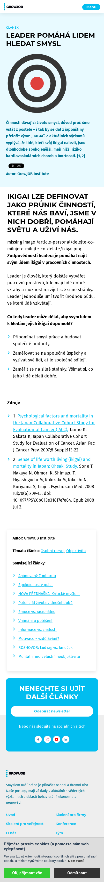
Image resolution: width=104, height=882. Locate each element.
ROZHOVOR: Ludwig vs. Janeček (45, 647)
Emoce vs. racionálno (36, 611)
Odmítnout (77, 873)
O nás (11, 833)
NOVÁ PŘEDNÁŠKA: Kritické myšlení (49, 593)
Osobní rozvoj (52, 550)
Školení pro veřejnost (25, 824)
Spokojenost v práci (35, 584)
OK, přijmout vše (27, 873)
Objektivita (76, 550)
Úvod (10, 815)
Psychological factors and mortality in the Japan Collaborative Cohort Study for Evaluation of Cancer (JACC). (54, 422)
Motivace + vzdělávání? (38, 638)
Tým (59, 833)
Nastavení (76, 861)
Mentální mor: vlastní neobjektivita (49, 656)
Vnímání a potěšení (35, 620)
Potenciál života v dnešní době (45, 602)
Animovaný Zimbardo (37, 575)
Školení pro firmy (71, 815)
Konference (66, 824)
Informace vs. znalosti (37, 629)
